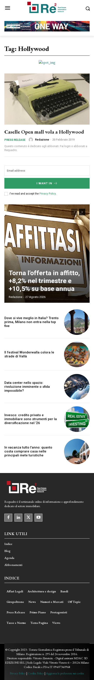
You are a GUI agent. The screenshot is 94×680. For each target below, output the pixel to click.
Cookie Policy (36, 673)
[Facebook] (8, 518)
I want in (44, 183)
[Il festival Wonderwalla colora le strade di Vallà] (77, 354)
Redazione (42, 139)
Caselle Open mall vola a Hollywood (44, 131)
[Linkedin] (18, 518)
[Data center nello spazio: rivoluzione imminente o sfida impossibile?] (77, 387)
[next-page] (82, 212)
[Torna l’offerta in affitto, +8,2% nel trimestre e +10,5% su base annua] (47, 253)
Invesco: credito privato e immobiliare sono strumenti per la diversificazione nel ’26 (30, 419)
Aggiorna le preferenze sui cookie (65, 673)
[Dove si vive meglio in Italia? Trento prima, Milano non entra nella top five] (77, 322)
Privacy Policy (47, 193)
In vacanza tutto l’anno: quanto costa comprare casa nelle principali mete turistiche (28, 451)
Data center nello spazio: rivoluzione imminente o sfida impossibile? (27, 387)
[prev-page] (74, 212)
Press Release (14, 139)
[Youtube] (38, 518)
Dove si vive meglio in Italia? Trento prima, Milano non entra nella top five (31, 322)
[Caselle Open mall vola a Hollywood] (47, 99)
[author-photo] (31, 139)
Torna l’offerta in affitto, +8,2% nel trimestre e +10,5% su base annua (44, 280)
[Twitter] (28, 518)
